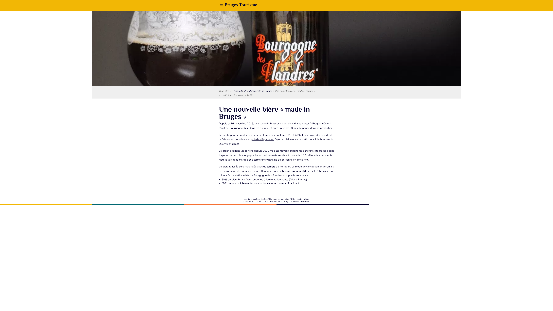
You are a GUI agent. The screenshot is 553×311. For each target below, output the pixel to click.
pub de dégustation (262, 139)
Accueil (238, 91)
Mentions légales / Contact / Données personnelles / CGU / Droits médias (276, 199)
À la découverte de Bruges (258, 91)
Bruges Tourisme (241, 4)
